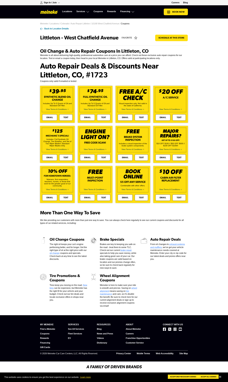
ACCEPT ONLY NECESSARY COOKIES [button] (183, 377)
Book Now (178, 12)
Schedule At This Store (171, 38)
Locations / (55, 23)
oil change (54, 253)
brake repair (126, 250)
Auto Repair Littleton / (81, 23)
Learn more (85, 377)
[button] (221, 377)
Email (49, 117)
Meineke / (45, 23)
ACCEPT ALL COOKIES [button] (208, 377)
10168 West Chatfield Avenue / (106, 23)
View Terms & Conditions (56, 109)
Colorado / (65, 23)
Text (65, 117)
